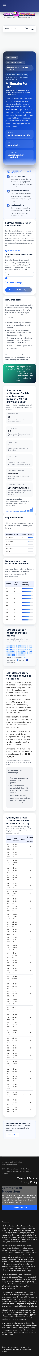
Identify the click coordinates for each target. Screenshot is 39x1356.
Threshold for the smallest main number (19, 255)
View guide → (12, 1135)
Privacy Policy (29, 1182)
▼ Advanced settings (14, 283)
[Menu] (4, 5)
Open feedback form (19, 1207)
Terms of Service (27, 1178)
